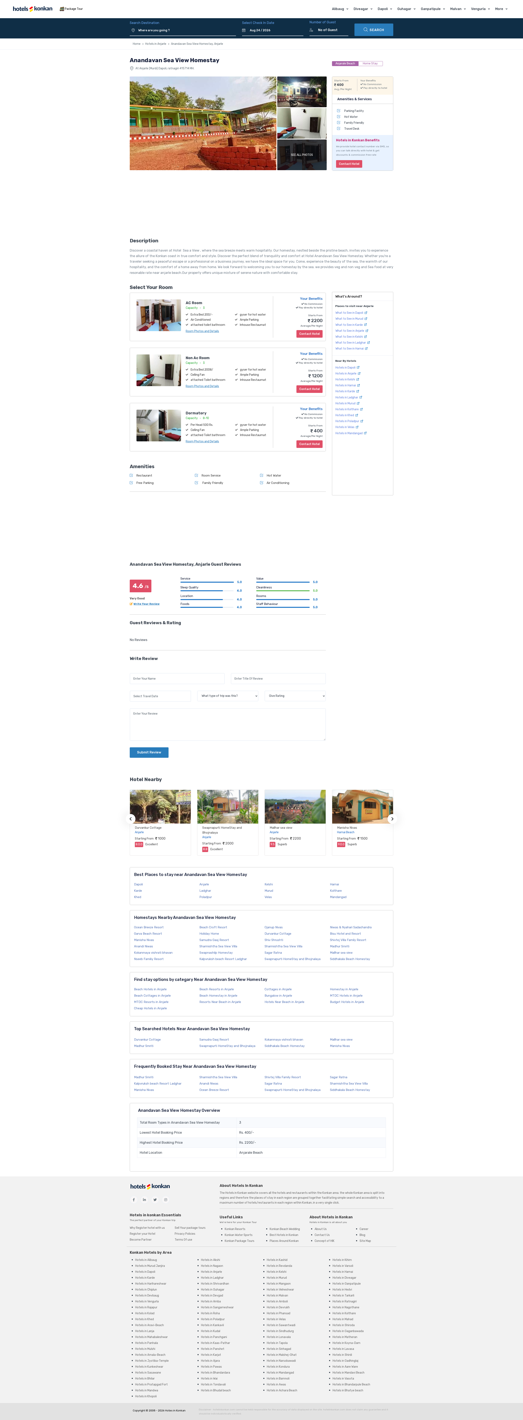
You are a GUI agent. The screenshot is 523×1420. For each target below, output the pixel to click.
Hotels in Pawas (211, 1366)
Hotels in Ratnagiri (345, 1301)
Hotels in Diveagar (344, 1277)
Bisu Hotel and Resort (345, 933)
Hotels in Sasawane (148, 1372)
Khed (137, 897)
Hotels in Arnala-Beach (150, 1355)
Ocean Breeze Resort (149, 927)
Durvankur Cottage (148, 828)
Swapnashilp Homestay (216, 953)
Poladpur (205, 897)
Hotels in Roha (210, 1313)
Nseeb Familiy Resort (149, 959)
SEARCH (377, 30)
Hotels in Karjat (211, 1355)
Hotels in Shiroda (344, 1325)
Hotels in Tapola (277, 1343)
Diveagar (361, 9)
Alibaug (338, 9)
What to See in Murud (349, 318)
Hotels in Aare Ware (345, 1366)
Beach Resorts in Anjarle (216, 989)
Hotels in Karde (345, 391)
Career (364, 1229)
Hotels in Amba (211, 1301)
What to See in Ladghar (351, 342)
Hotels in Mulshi (145, 1349)
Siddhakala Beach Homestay (350, 959)
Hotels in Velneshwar (280, 1289)
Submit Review (149, 752)
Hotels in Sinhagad (279, 1349)
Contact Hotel (349, 164)
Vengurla (478, 9)
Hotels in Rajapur (146, 1307)
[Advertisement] (228, 205)
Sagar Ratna (273, 953)
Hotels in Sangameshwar (217, 1307)
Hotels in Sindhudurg (280, 1331)
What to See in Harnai (349, 348)
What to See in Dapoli (349, 313)
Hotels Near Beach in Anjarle (284, 1002)
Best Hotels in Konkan (284, 1235)
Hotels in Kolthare (347, 409)
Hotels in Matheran (345, 1337)
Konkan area (330, 1193)
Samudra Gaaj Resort (214, 940)
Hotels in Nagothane (346, 1307)
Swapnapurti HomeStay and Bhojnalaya (293, 959)
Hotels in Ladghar (347, 397)
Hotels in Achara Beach (282, 1390)
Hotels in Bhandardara (215, 1372)
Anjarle (204, 884)
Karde (138, 891)
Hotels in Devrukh (278, 1307)
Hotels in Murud (345, 403)
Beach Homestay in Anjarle (218, 995)
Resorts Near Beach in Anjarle (220, 1002)
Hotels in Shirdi (342, 1355)
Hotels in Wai (209, 1378)
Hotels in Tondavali (213, 1384)
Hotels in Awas (276, 1384)
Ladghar (205, 891)
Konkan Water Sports (239, 1235)
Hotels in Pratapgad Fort (151, 1384)
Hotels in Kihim (342, 1260)
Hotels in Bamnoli (278, 1378)
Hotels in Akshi (210, 1260)
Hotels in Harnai (345, 385)
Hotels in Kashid (277, 1260)
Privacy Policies (185, 1234)
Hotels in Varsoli (343, 1266)
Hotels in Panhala (146, 1343)
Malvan (456, 9)
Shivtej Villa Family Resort (348, 940)
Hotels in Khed (345, 415)
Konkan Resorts (235, 1229)
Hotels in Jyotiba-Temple (152, 1361)
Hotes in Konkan (175, 1410)
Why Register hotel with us (147, 1228)
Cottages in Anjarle (278, 989)
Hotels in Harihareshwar (150, 1283)
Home (137, 44)
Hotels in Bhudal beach (216, 1390)
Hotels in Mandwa (146, 1390)
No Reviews (138, 640)
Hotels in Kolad (144, 1313)
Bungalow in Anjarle (278, 995)
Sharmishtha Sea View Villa (218, 946)
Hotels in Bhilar (145, 1378)
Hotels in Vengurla (147, 1301)
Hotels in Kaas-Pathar (215, 1343)
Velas (268, 897)
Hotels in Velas (345, 427)
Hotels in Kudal (210, 1331)
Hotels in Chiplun (146, 1289)
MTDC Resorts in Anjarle (151, 1002)
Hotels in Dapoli (345, 367)
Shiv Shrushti (274, 940)
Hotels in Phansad (278, 1313)
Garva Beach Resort (148, 933)
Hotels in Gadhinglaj (345, 1361)
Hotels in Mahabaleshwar (151, 1337)
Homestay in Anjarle (344, 989)
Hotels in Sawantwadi (281, 1325)
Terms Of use (183, 1239)
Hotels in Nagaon (212, 1266)
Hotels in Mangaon (279, 1283)
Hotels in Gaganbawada (348, 1331)
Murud (269, 891)
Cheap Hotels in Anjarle (150, 1008)
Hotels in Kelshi (345, 379)
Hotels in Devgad (212, 1295)
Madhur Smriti (339, 946)
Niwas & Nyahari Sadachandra (351, 927)
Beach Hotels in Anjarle (150, 989)
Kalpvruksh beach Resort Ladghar (223, 959)
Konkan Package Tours (239, 1241)
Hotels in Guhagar (212, 1289)
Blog (362, 1235)
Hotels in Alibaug (146, 1260)
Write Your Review (147, 603)
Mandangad (338, 897)
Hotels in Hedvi (342, 1289)
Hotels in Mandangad (349, 433)
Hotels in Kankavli (212, 1325)
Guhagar (404, 9)
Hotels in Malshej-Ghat (282, 1355)
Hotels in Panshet (212, 1349)
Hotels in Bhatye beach (348, 1390)
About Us (321, 1229)
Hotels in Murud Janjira (150, 1266)
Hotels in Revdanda (279, 1266)
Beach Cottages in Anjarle (152, 995)
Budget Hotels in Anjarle (347, 1002)
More (499, 9)
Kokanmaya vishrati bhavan (153, 953)
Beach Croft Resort (213, 927)
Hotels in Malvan (277, 1295)
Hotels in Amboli (277, 1301)
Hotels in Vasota (343, 1378)
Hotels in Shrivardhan (215, 1283)
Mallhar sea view (281, 828)
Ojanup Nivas (274, 927)
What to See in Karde (349, 324)
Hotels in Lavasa (343, 1349)
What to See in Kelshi (349, 336)
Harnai (334, 884)
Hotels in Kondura (278, 1366)
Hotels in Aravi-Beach (149, 1325)
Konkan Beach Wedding (285, 1229)
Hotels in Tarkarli (343, 1295)
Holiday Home (209, 933)
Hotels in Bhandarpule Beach (351, 1384)
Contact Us (322, 1235)
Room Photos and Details (202, 331)
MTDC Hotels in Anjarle (346, 995)
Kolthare (336, 891)
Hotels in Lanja (144, 1331)
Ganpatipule (431, 9)
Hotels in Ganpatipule (347, 1283)
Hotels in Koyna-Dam (346, 1343)
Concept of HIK (324, 1241)
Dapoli (383, 9)
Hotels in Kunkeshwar (149, 1366)
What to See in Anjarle (350, 330)
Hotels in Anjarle (155, 44)
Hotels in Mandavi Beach (348, 1372)
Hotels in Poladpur (347, 421)
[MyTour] (32, 9)
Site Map (365, 1241)
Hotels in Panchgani (214, 1337)
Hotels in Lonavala (279, 1337)
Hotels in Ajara (210, 1361)
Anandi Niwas (143, 946)
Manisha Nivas (347, 828)
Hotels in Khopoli (146, 1396)
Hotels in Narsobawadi (281, 1361)
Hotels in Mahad (343, 1319)
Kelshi (269, 884)
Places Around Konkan (284, 1241)
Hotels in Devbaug (147, 1295)
